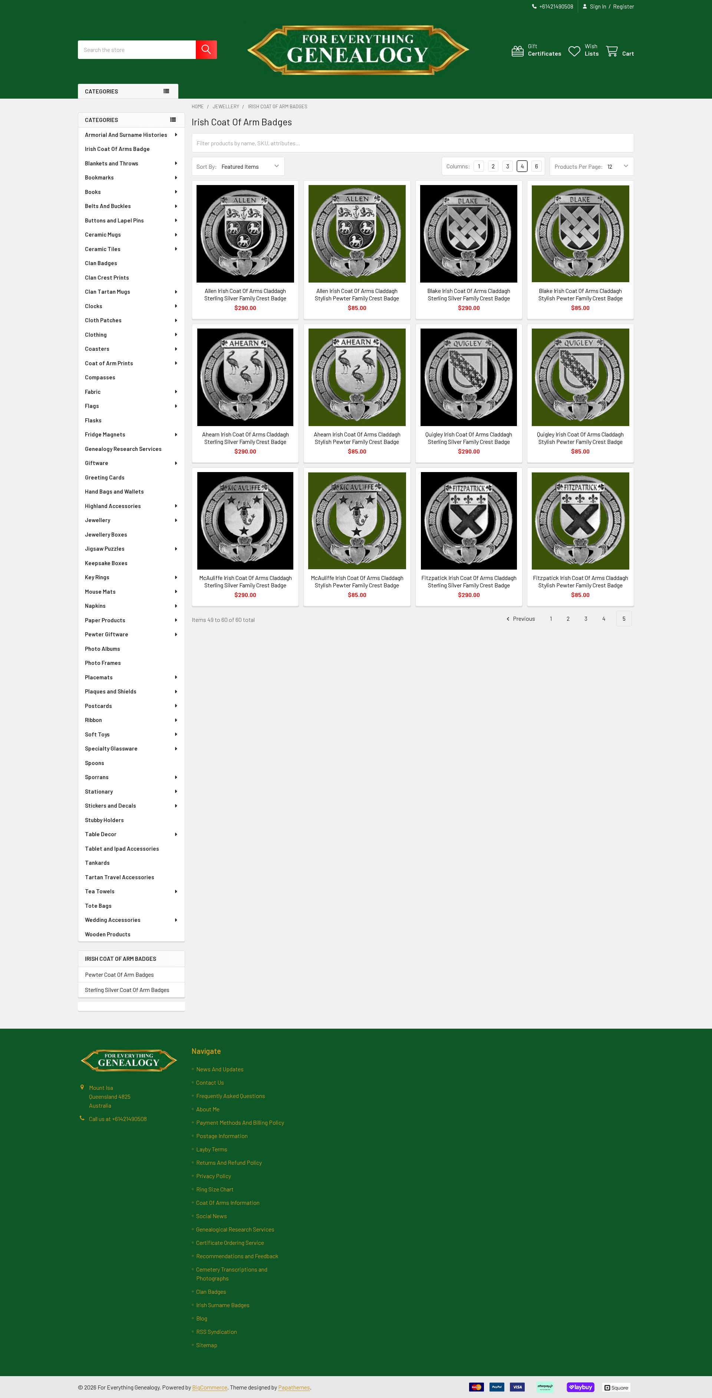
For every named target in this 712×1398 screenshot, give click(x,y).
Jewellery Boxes (106, 534)
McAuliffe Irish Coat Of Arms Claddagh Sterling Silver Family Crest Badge (245, 581)
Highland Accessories (113, 505)
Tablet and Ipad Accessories (122, 848)
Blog (201, 1318)
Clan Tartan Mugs (107, 291)
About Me (208, 1108)
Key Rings (97, 577)
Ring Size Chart (215, 1189)
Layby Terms (211, 1149)
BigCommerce (209, 1387)
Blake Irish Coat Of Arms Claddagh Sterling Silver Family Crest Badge (468, 294)
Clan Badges (101, 263)
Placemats (99, 677)
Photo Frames (103, 662)
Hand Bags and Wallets (114, 491)
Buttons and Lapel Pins (114, 220)
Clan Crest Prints (107, 277)
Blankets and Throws (111, 163)
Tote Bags (98, 905)
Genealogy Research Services (123, 448)
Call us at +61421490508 (118, 1118)
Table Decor (100, 834)
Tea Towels (100, 891)
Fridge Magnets (105, 434)
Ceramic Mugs (103, 234)
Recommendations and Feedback (237, 1255)
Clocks (93, 306)
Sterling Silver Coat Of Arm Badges (127, 989)
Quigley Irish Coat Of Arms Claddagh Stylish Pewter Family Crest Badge (580, 438)
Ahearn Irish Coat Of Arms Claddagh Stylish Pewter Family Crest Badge (357, 438)
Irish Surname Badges (223, 1304)
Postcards (98, 705)
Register (623, 6)
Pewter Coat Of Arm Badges (119, 974)
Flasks (93, 420)
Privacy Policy (213, 1175)
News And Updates (220, 1068)
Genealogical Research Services (235, 1229)
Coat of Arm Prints (109, 363)
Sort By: (207, 166)
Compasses (100, 377)
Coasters (97, 348)
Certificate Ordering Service (230, 1242)
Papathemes (294, 1387)
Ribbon (93, 719)
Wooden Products (108, 934)
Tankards (97, 862)
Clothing (96, 334)
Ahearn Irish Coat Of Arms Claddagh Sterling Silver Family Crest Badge (245, 438)
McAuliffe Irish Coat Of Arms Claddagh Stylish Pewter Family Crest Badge (357, 581)
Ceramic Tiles (103, 248)
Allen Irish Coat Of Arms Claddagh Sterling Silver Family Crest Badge (245, 294)
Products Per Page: (578, 166)
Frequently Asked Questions (230, 1095)
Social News (211, 1215)
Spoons (94, 762)
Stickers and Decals (110, 805)
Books (93, 191)
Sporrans (97, 777)
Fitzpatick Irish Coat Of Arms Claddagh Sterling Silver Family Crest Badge (469, 581)
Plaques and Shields (110, 691)
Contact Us (210, 1082)
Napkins (95, 605)
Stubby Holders (104, 820)
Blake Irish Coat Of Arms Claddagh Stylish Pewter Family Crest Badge (580, 294)
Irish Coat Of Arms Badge (117, 148)
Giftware (96, 462)
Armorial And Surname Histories (126, 134)
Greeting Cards (105, 477)
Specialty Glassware (111, 748)
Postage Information (222, 1135)
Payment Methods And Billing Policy (240, 1122)
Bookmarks (99, 177)
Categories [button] (101, 91)
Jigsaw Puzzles (105, 548)
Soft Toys (97, 734)
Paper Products (105, 620)
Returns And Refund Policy (229, 1162)
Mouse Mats (100, 591)
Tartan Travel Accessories (119, 877)
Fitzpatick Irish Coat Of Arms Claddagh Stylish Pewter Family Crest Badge (580, 581)
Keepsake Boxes (106, 563)
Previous (523, 618)
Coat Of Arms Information (228, 1202)
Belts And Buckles (108, 205)
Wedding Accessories (113, 919)
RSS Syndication (216, 1331)
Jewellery (97, 520)
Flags (92, 405)
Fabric (92, 391)
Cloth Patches (103, 320)
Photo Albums (102, 648)
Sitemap (206, 1344)
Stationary (99, 791)
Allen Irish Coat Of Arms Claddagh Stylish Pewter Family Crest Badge (357, 294)
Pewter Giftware (106, 634)
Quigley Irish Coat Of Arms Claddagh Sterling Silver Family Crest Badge (468, 438)
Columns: (458, 165)
